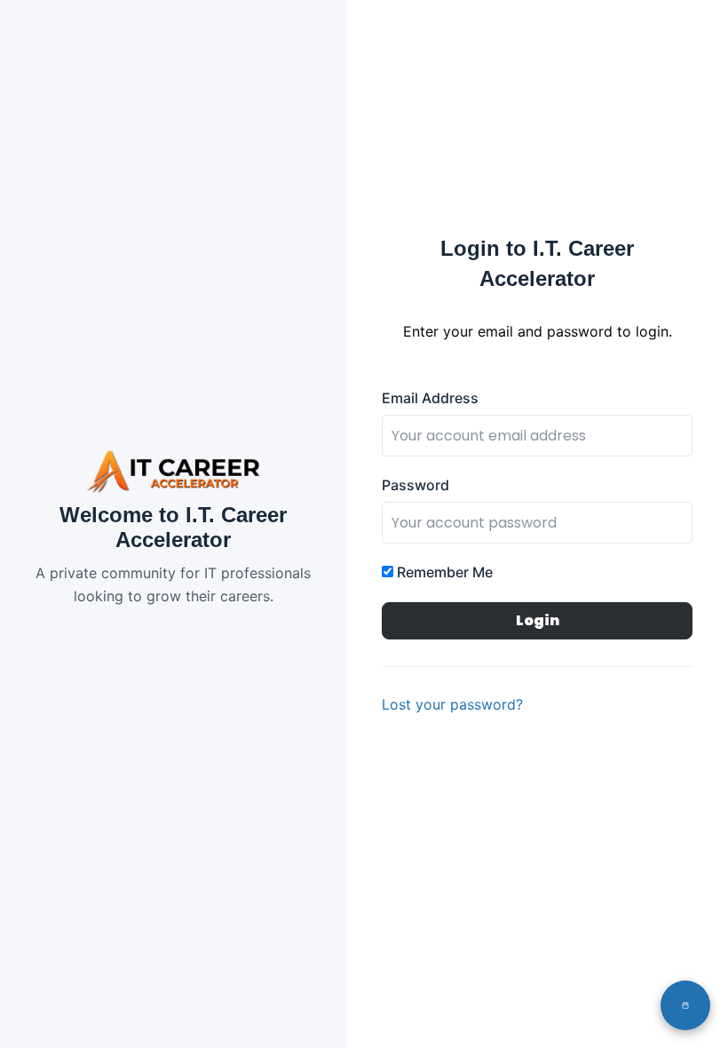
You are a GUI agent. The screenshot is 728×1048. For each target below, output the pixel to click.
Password (415, 485)
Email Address (430, 398)
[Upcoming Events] (685, 1005)
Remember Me (443, 572)
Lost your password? (452, 704)
